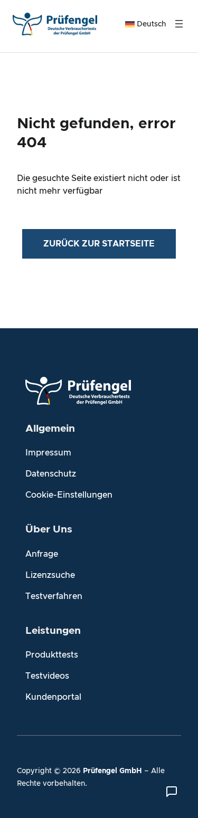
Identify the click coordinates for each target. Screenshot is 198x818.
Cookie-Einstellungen (68, 495)
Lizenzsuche (50, 575)
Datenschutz (50, 474)
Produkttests (51, 655)
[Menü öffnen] (179, 23)
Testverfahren (53, 596)
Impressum (48, 453)
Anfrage (41, 554)
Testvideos (47, 676)
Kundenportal (53, 697)
